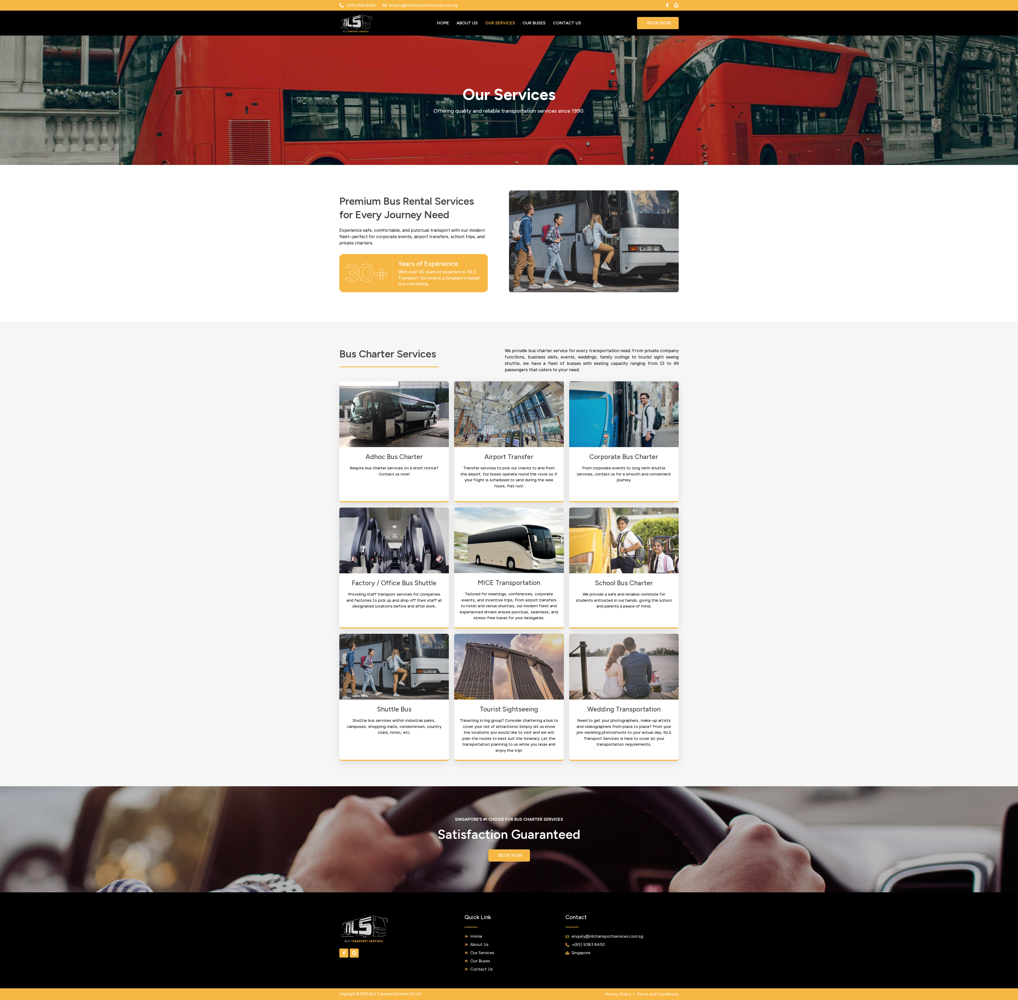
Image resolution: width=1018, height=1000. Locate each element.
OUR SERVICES (500, 22)
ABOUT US (467, 22)
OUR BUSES (534, 22)
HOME (443, 22)
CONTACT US (567, 22)
